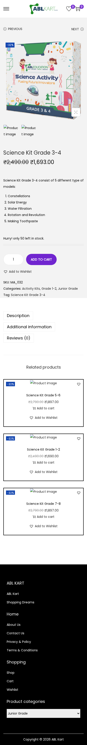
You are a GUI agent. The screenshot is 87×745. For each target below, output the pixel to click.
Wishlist (12, 689)
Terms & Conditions (22, 650)
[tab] (43, 315)
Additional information (29, 327)
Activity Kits (31, 288)
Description (18, 315)
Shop (10, 672)
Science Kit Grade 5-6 (43, 395)
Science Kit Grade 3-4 (28, 295)
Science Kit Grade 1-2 (43, 449)
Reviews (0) (18, 338)
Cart (10, 681)
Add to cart (41, 259)
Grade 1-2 (48, 288)
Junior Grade (68, 288)
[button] (17, 271)
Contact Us (15, 633)
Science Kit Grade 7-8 (43, 503)
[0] (69, 8)
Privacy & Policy (19, 641)
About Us (14, 624)
